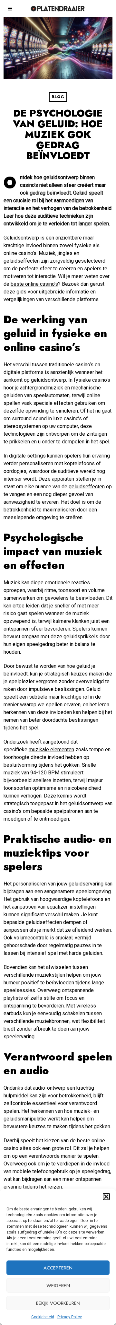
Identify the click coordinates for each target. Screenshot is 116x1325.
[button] (106, 1196)
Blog (58, 97)
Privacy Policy (69, 1317)
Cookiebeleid (42, 1317)
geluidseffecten (87, 487)
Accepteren (58, 1267)
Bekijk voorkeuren (58, 1303)
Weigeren (58, 1285)
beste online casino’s (34, 284)
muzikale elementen (51, 749)
